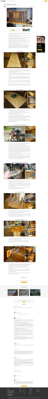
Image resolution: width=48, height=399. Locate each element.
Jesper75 (10, 40)
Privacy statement (18, 397)
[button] (35, 6)
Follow (13, 30)
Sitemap (30, 392)
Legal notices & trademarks (37, 397)
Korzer (16, 343)
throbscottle (16, 318)
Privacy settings (22, 397)
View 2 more (30, 235)
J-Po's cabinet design (13, 37)
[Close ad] (44, 36)
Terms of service (14, 397)
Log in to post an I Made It (24, 282)
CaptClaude (16, 312)
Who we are (30, 393)
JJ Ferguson (16, 306)
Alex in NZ (5, 5)
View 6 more (31, 107)
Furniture (11, 5)
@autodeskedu (39, 391)
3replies (15, 347)
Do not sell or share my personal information (29, 397)
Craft (19, 392)
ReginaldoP (16, 370)
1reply (15, 341)
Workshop (8, 5)
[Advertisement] (41, 44)
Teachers (24, 392)
